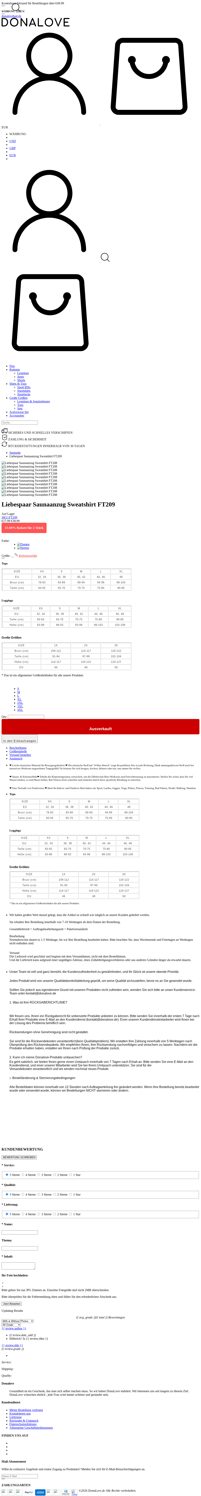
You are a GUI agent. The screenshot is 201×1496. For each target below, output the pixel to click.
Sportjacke (23, 394)
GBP (12, 148)
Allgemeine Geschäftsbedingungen (31, 1427)
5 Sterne (15, 1175)
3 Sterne (46, 1175)
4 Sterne (31, 1175)
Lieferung (15, 1417)
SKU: (9, 517)
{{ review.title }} (12, 1345)
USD (12, 141)
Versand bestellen (20, 755)
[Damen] (23, 544)
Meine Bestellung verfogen (26, 1410)
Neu (12, 366)
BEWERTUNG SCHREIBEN (19, 1157)
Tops (20, 405)
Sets (19, 408)
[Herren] (23, 548)
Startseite (15, 452)
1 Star (76, 1175)
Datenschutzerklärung (23, 1424)
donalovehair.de (11, 16)
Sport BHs (23, 387)
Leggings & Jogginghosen (33, 401)
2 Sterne (62, 1175)
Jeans (20, 376)
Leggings (23, 373)
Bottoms (14, 369)
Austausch (15, 758)
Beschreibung (17, 747)
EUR (12, 155)
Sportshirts (23, 390)
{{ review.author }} (14, 1328)
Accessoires (16, 415)
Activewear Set (18, 412)
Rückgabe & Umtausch (23, 1420)
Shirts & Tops (17, 383)
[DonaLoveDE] (35, 25)
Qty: (4, 716)
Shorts (21, 380)
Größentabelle (18, 751)
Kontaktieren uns (20, 1413)
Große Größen (18, 398)
